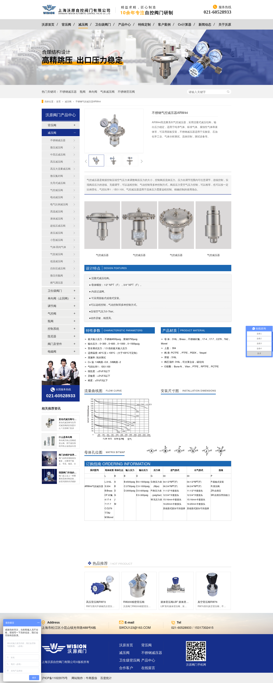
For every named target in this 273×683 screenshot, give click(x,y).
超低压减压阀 (57, 225)
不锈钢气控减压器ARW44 (88, 101)
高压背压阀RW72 (96, 602)
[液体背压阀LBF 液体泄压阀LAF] (176, 585)
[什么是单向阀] (49, 440)
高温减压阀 (56, 211)
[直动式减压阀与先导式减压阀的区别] (49, 423)
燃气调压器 (56, 282)
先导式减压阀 (57, 183)
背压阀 (66, 24)
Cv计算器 (184, 24)
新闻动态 (205, 24)
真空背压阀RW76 (207, 602)
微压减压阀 (56, 147)
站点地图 (126, 675)
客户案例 (164, 24)
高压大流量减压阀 (60, 168)
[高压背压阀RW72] (102, 585)
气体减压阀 (107, 91)
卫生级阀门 (103, 24)
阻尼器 (52, 336)
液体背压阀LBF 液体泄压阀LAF (178, 602)
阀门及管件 (55, 344)
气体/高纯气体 (58, 247)
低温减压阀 (56, 261)
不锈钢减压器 (68, 91)
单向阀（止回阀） (59, 298)
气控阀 (52, 313)
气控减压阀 (56, 190)
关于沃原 (224, 24)
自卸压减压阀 (57, 268)
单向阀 (93, 91)
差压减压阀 (56, 233)
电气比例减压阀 (59, 204)
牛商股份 (91, 678)
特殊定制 (144, 24)
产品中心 (124, 24)
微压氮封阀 (56, 176)
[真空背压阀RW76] (213, 585)
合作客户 (126, 667)
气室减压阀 (56, 254)
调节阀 (52, 306)
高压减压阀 (56, 161)
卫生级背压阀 (129, 660)
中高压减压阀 (57, 154)
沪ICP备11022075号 (55, 678)
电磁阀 (52, 351)
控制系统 (53, 328)
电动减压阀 (56, 197)
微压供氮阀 (56, 275)
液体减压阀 (56, 218)
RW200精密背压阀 (133, 602)
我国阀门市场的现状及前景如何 (74, 472)
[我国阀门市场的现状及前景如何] (49, 476)
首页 (58, 101)
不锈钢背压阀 (126, 91)
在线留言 (148, 667)
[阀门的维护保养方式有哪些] (49, 458)
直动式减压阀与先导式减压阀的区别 (76, 419)
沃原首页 (48, 24)
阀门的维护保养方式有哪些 (72, 454)
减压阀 (83, 24)
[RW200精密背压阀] (139, 585)
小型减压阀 (56, 240)
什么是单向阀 (65, 437)
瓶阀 (82, 91)
